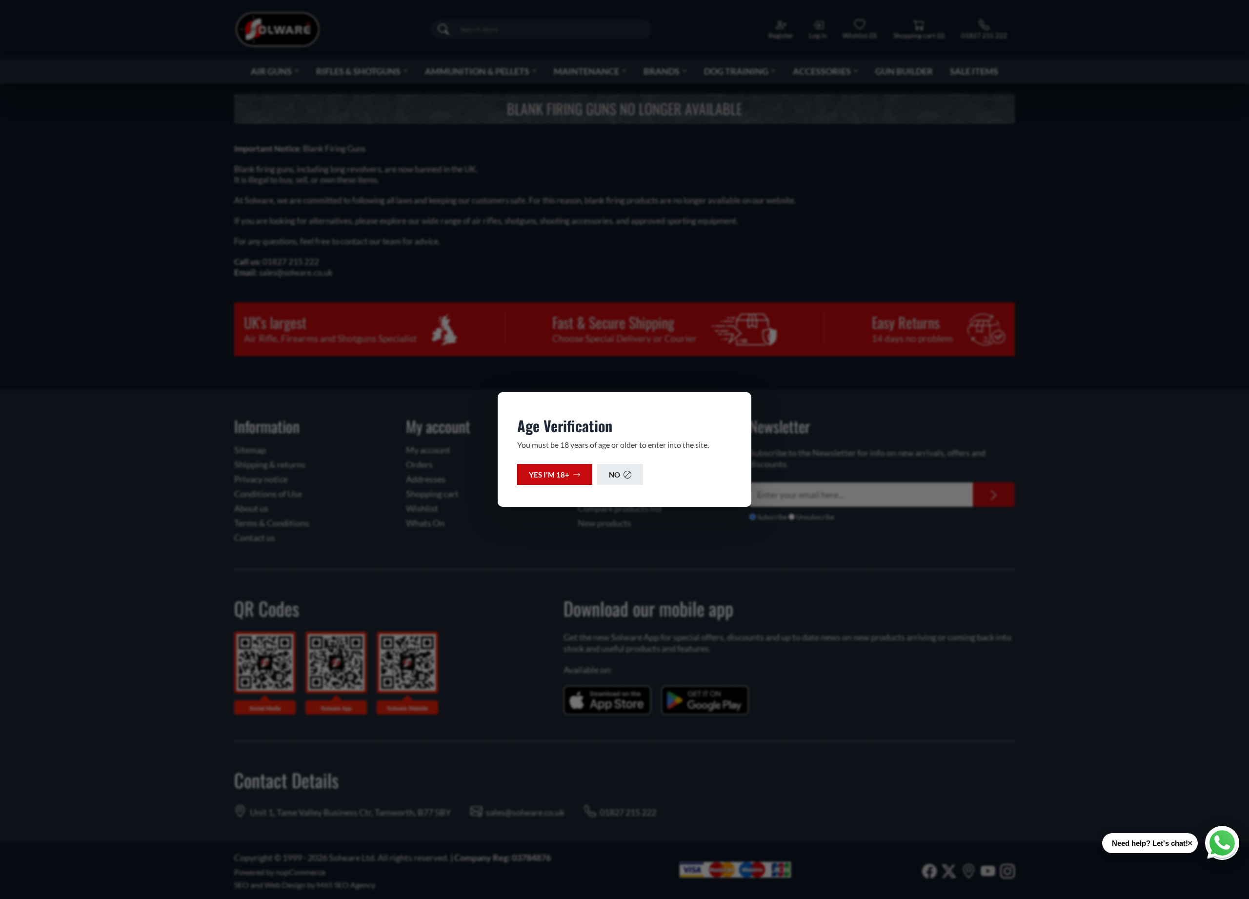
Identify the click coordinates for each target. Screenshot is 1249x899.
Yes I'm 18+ (549, 474)
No (614, 474)
